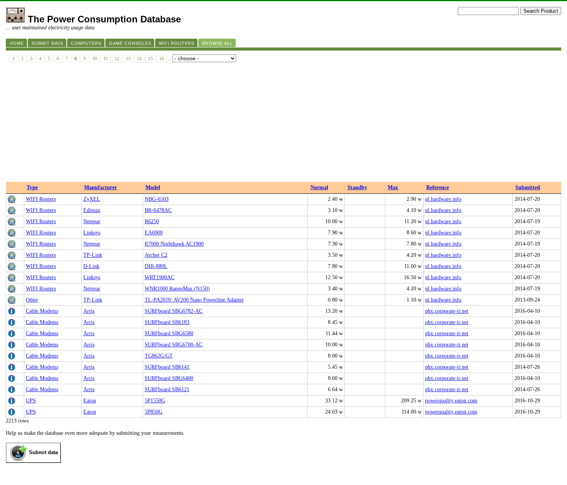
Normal (319, 187)
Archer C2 (156, 255)
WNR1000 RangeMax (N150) (177, 289)
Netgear (91, 221)
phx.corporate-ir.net (446, 311)
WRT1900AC (159, 277)
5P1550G (155, 401)
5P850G (153, 412)
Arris (88, 311)
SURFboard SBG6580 (169, 333)
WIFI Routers (41, 199)
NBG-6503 (157, 199)
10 (94, 58)
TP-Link (92, 255)
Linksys (91, 233)
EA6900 (154, 233)
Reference (437, 187)
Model (152, 187)
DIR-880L (156, 266)
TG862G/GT (159, 356)
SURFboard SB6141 (167, 367)
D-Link (91, 266)
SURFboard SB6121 (167, 389)
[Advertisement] (283, 124)
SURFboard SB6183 (167, 322)
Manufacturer (100, 187)
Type (32, 187)
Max (393, 187)
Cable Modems (42, 311)
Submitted (527, 187)
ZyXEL (91, 199)
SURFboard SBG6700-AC (173, 345)
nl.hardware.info (443, 199)
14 (139, 58)
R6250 (152, 221)
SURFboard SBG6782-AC (173, 311)
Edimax (91, 210)
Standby (357, 187)
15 (150, 58)
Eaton (89, 401)
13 (128, 58)
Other (32, 300)
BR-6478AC (158, 210)
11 (105, 58)
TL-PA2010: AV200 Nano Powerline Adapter (194, 300)
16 (161, 58)
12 (117, 58)
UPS (31, 401)
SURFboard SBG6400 (169, 378)
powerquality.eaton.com (451, 401)
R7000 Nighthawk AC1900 (174, 244)
